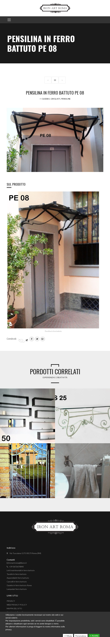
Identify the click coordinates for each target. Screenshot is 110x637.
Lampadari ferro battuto (17, 589)
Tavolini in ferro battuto (16, 574)
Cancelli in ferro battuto (17, 581)
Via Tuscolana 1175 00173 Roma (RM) (25, 553)
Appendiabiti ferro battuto (18, 578)
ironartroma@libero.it (18, 563)
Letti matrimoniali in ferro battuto (21, 570)
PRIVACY (11, 601)
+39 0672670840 (16, 566)
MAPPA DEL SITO (14, 608)
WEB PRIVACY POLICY (17, 605)
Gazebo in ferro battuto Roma (19, 585)
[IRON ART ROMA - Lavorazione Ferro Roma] (55, 8)
